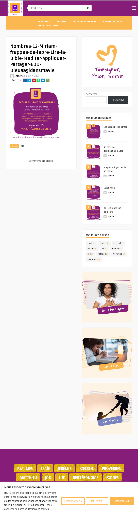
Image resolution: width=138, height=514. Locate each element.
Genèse (92, 248)
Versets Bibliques (48, 26)
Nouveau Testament (84, 22)
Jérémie (117, 248)
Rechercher (92, 94)
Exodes (104, 243)
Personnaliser (72, 501)
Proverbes (44, 22)
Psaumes (61, 22)
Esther (18, 76)
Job (104, 248)
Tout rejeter (97, 501)
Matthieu (103, 254)
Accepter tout (122, 501)
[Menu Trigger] (134, 7)
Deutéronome (85, 477)
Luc (91, 254)
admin (111, 155)
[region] (69, 498)
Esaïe (92, 243)
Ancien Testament (113, 22)
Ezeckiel (118, 243)
